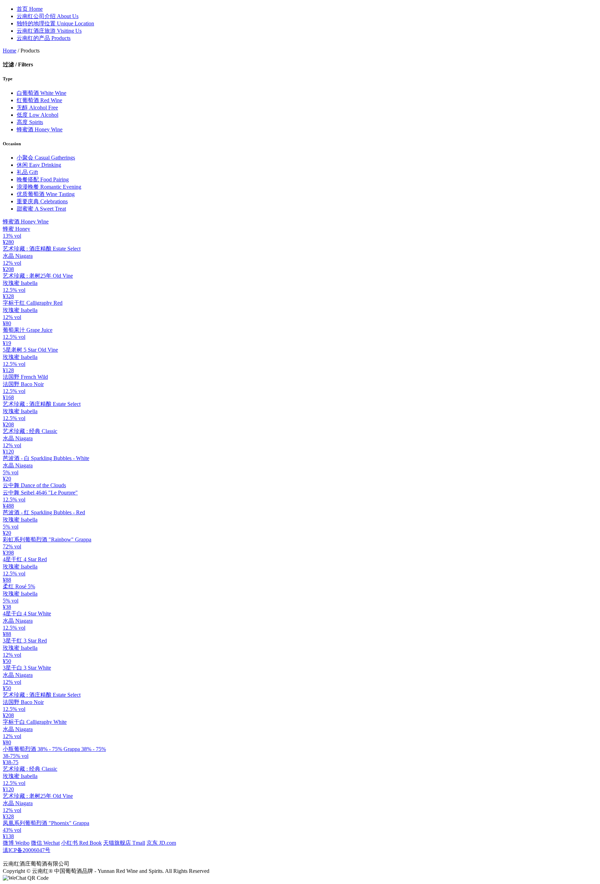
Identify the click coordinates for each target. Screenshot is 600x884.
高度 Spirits (30, 122)
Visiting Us (49, 31)
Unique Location (55, 23)
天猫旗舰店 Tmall (124, 843)
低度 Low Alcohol (37, 115)
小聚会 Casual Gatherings (46, 158)
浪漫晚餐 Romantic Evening (49, 187)
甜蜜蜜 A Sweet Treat (41, 209)
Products (43, 38)
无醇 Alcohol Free (37, 107)
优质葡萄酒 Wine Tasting (46, 194)
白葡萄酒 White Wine (41, 93)
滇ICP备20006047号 (26, 850)
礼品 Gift (27, 172)
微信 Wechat (45, 843)
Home (30, 9)
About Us (47, 16)
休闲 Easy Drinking (39, 165)
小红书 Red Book (81, 843)
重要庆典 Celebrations (42, 201)
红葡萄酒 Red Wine (39, 100)
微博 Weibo (16, 843)
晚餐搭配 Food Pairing (43, 179)
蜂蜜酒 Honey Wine (39, 129)
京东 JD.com (161, 843)
